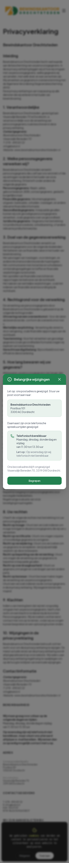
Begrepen (34, 480)
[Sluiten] (59, 379)
